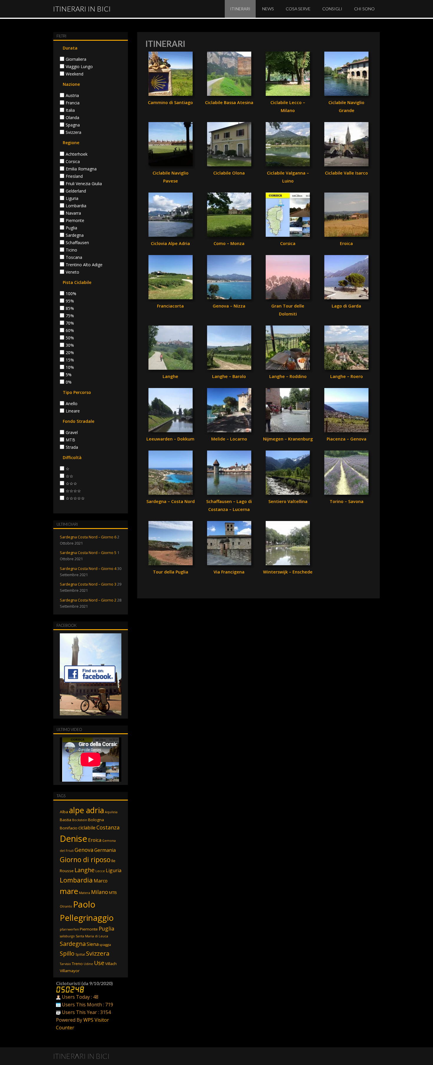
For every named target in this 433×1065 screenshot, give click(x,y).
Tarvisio (65, 964)
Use (99, 963)
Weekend (74, 74)
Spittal (80, 954)
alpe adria (86, 810)
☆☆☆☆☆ (75, 498)
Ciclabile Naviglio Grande (346, 106)
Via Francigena (229, 572)
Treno (77, 963)
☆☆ (69, 476)
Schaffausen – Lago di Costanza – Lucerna (229, 505)
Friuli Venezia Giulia (84, 183)
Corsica (287, 243)
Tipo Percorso (77, 392)
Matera (84, 893)
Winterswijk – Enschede (288, 572)
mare (69, 891)
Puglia (71, 228)
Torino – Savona (346, 501)
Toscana (74, 257)
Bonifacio (68, 828)
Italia (70, 110)
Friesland (74, 176)
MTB (70, 440)
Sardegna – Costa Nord (170, 501)
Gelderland (76, 191)
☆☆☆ (71, 483)
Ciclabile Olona (229, 173)
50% (70, 338)
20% (70, 352)
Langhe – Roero (346, 376)
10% (70, 367)
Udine (88, 964)
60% (70, 330)
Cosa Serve (298, 8)
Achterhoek (76, 154)
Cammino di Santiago (170, 102)
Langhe (170, 376)
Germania (105, 850)
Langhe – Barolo (229, 376)
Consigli (332, 8)
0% (69, 382)
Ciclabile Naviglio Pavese (171, 177)
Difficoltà (72, 457)
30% (70, 345)
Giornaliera (76, 59)
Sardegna (75, 235)
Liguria (72, 198)
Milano (99, 891)
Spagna (73, 125)
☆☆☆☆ (73, 491)
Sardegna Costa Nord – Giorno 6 (88, 537)
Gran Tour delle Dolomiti (287, 310)
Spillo (67, 953)
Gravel (72, 432)
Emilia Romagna (81, 169)
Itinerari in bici (82, 8)
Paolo (84, 904)
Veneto (72, 272)
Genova (84, 849)
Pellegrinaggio (87, 917)
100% (71, 293)
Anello (71, 403)
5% (69, 374)
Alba (64, 811)
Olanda (72, 117)
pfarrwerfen (69, 929)
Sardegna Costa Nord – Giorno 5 (88, 552)
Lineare (73, 411)
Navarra (73, 213)
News (268, 8)
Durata (70, 48)
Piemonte (75, 220)
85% (70, 308)
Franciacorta (170, 306)
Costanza (108, 827)
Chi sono (364, 8)
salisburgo (67, 936)
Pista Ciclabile (77, 282)
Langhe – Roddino (288, 376)
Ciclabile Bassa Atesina (229, 102)
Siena (93, 944)
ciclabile (86, 827)
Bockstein (79, 820)
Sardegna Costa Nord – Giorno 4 (88, 568)
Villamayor (70, 970)
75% (70, 315)
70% (70, 323)
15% (70, 360)
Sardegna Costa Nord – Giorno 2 (88, 600)
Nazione (71, 84)
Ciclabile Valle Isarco (346, 173)
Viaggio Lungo (79, 66)
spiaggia (105, 945)
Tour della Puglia (170, 572)
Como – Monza (229, 243)
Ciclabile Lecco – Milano (287, 106)
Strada (72, 447)
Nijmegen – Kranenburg (288, 439)
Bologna (96, 819)
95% (70, 301)
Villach (111, 963)
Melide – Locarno (229, 439)
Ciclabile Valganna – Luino (288, 177)
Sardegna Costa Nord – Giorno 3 (88, 584)
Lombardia (76, 205)
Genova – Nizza (229, 306)
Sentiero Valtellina (288, 501)
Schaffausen (77, 242)
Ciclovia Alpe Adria (170, 243)
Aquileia (111, 812)
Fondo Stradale (78, 421)
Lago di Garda (346, 306)
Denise (73, 838)
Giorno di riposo (85, 859)
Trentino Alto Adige (84, 264)
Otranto (66, 906)
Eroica (346, 243)
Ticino (71, 250)
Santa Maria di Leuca (92, 936)
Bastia (65, 819)
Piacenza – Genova (346, 439)
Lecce (100, 871)
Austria (72, 95)
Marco (101, 880)
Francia (73, 103)
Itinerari (240, 8)
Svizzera (73, 132)
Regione (71, 142)
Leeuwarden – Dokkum (170, 439)
